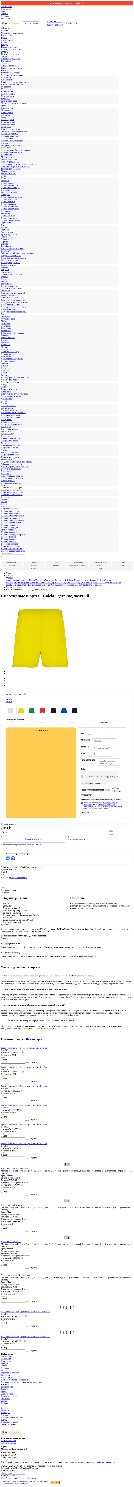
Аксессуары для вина (10, 262)
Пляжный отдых (8, 309)
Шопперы (5, 178)
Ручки (56, 562)
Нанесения (6, 1359)
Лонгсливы (6, 328)
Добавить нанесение (33, 839)
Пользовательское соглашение (14, 1380)
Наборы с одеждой (9, 527)
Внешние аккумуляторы (12, 141)
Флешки (4, 143)
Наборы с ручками (9, 134)
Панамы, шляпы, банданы (12, 333)
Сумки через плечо (9, 199)
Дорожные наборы (9, 544)
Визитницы (6, 471)
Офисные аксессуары (10, 417)
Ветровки (5, 344)
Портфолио (6, 9)
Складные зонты (8, 405)
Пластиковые (7, 108)
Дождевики (6, 356)
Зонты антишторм (9, 410)
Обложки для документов (12, 464)
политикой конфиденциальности (100, 1462)
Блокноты (5, 98)
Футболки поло (8, 319)
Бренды (4, 1363)
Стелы (4, 502)
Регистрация (11, 1478)
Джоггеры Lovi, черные (11, 1205)
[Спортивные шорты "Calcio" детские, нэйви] (75, 711)
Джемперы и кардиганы (12, 359)
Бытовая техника (8, 173)
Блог (3, 11)
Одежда (9, 578)
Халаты (4, 349)
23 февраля (6, 89)
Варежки (5, 370)
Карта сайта (6, 1377)
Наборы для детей (9, 532)
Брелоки (5, 267)
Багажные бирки (8, 295)
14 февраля (6, 87)
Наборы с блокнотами (11, 523)
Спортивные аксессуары (12, 492)
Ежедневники (11, 562)
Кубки (4, 504)
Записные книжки (9, 101)
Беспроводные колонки (11, 145)
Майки (4, 321)
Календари (6, 427)
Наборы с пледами (9, 525)
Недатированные (8, 94)
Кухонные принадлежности (13, 258)
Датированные (7, 96)
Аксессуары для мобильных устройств (18, 164)
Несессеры (6, 211)
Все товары (34, 1039)
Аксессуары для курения (12, 476)
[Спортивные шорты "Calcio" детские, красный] (42, 711)
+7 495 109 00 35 (54, 22)
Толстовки (5, 323)
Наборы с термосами (10, 518)
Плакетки (5, 506)
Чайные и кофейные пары (12, 248)
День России (6, 80)
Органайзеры (7, 190)
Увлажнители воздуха (11, 169)
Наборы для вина (8, 539)
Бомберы (5, 342)
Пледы (4, 384)
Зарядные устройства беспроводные (17, 150)
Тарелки (5, 241)
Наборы (34, 569)
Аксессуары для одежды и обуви (15, 377)
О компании (6, 6)
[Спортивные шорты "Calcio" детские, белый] (10, 711)
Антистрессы (7, 272)
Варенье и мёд (7, 434)
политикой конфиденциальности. (16, 1484)
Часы (3, 387)
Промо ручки (7, 112)
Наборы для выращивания (13, 551)
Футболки (5, 316)
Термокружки (7, 232)
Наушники (6, 148)
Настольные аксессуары (12, 424)
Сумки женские (8, 216)
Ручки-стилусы (8, 122)
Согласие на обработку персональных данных (21, 1382)
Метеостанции (7, 157)
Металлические (8, 110)
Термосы (5, 230)
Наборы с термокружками (12, 516)
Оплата (4, 14)
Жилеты (4, 347)
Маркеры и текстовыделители (14, 131)
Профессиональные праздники (15, 82)
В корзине (76, 839)
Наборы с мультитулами (12, 548)
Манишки (5, 363)
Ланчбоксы (6, 246)
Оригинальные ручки (10, 129)
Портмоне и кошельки (11, 469)
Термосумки (6, 223)
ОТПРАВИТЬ (86, 796)
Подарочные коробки (10, 445)
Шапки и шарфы (8, 361)
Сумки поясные (8, 202)
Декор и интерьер (9, 389)
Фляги (4, 237)
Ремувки (5, 269)
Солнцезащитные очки (11, 483)
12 (9, 702)
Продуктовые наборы (10, 438)
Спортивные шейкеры (11, 490)
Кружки (4, 227)
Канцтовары (6, 419)
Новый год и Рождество (12, 84)
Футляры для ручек (9, 136)
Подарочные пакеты (10, 448)
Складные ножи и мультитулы (14, 302)
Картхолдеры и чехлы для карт (15, 466)
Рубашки (5, 335)
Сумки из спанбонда (10, 187)
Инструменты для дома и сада (14, 394)
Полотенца (6, 391)
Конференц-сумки (9, 192)
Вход (3, 1478)
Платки (4, 366)
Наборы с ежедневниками (12, 520)
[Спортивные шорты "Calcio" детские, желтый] (21, 711)
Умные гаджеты (8, 171)
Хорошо (55, 1482)
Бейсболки (6, 330)
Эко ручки (5, 115)
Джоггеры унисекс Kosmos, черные (17, 1275)
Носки (4, 373)
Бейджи (4, 281)
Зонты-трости (7, 408)
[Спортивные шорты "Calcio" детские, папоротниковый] (32, 711)
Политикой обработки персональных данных (102, 807)
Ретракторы (6, 284)
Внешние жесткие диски (12, 152)
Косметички (6, 459)
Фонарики (5, 291)
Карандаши (6, 127)
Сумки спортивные (9, 218)
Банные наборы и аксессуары (14, 300)
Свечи (4, 401)
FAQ (3, 1370)
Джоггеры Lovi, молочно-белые (15, 1168)
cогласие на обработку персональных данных (99, 805)
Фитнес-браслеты (9, 159)
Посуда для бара (8, 251)
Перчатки (5, 368)
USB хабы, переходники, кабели (15, 166)
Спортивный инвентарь (12, 494)
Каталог (9, 575)
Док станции (7, 155)
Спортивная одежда (10, 352)
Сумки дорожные (9, 204)
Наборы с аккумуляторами (13, 534)
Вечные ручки (7, 119)
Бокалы (4, 244)
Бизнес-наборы (8, 530)
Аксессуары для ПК (10, 162)
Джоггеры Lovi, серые (11, 1242)
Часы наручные (8, 480)
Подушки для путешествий (13, 293)
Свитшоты (6, 326)
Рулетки (4, 277)
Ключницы (6, 473)
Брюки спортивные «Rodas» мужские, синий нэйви (24, 1048)
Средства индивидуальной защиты (16, 462)
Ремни (4, 375)
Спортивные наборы (10, 546)
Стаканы (5, 239)
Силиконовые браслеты (11, 274)
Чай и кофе (6, 431)
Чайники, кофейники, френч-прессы (17, 253)
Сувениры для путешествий (13, 307)
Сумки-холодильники (11, 220)
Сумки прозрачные (9, 206)
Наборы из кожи (8, 537)
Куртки (4, 340)
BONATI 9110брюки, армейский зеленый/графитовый (25, 1312)
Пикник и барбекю (9, 298)
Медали (4, 499)
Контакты (5, 18)
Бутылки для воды (9, 234)
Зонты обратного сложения (13, 412)
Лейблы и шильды (9, 380)
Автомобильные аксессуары (13, 312)
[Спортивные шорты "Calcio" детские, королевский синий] (64, 711)
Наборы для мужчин (10, 511)
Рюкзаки (5, 180)
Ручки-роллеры (8, 124)
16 (11, 702)
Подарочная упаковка (10, 455)
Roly (10, 906)
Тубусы (4, 450)
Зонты (122, 565)
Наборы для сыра (8, 541)
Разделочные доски (9, 260)
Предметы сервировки (11, 255)
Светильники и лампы (11, 396)
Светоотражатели (9, 286)
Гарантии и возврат (10, 1373)
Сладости (5, 436)
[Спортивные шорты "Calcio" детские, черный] (53, 711)
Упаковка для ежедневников (13, 103)
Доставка (5, 16)
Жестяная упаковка (9, 452)
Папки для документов (11, 422)
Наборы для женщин (10, 513)
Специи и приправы (10, 441)
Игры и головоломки (10, 305)
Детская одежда (8, 354)
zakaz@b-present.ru (55, 25)
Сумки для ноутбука (10, 209)
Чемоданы (5, 213)
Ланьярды (5, 279)
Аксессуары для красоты (12, 478)
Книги (4, 485)
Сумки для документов (11, 197)
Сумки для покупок (10, 185)
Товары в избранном (26, 1478)
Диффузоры (6, 398)
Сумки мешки (7, 183)
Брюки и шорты (8, 337)
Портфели (5, 194)
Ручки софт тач (8, 117)
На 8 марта (6, 77)
